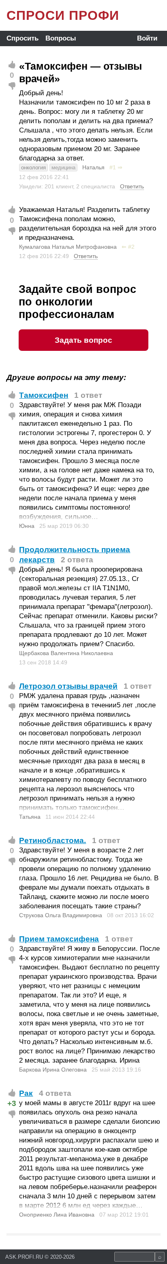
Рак (26, 1093)
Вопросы (60, 38)
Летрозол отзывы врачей (68, 686)
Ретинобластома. (52, 840)
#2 (131, 246)
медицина (63, 167)
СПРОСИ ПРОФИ (62, 15)
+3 (11, 1103)
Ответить (132, 186)
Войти (147, 38)
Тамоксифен (43, 395)
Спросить (22, 38)
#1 (112, 167)
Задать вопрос (83, 340)
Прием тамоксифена (59, 939)
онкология (33, 167)
